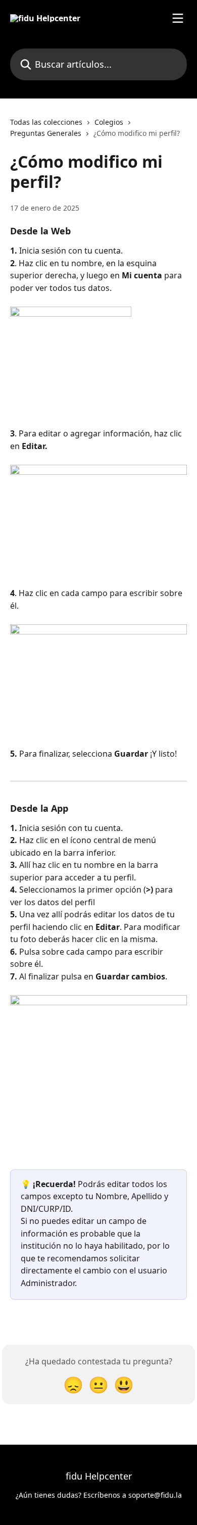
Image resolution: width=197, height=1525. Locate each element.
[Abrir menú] (178, 18)
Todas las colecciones (46, 122)
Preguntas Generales (45, 133)
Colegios (108, 122)
